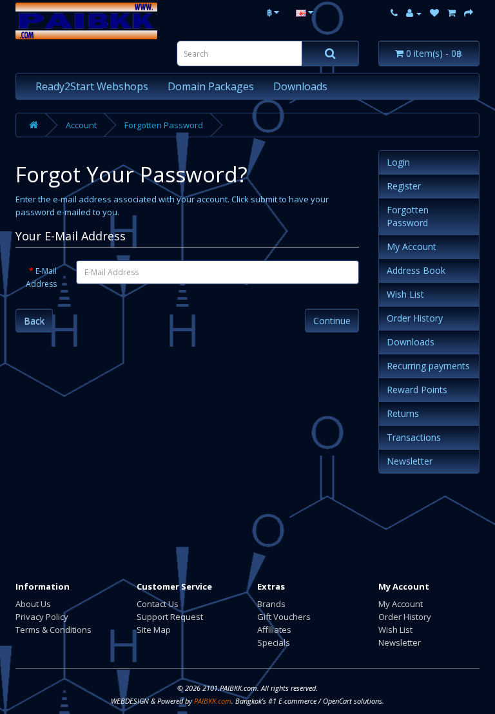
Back (34, 320)
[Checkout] (468, 13)
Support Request (170, 616)
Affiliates (274, 629)
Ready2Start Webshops (91, 86)
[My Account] (414, 13)
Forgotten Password (163, 125)
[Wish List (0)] (434, 13)
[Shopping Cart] (451, 13)
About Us (33, 604)
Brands (271, 604)
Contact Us (158, 604)
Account (81, 125)
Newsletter (409, 461)
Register (404, 186)
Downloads (300, 86)
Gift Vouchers (284, 616)
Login (398, 162)
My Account (411, 246)
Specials (273, 642)
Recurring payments (428, 366)
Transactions (414, 437)
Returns (403, 413)
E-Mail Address (41, 277)
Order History (415, 318)
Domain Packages (211, 86)
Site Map (154, 629)
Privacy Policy (41, 616)
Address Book (416, 270)
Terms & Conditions (53, 629)
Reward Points (417, 389)
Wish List (405, 294)
